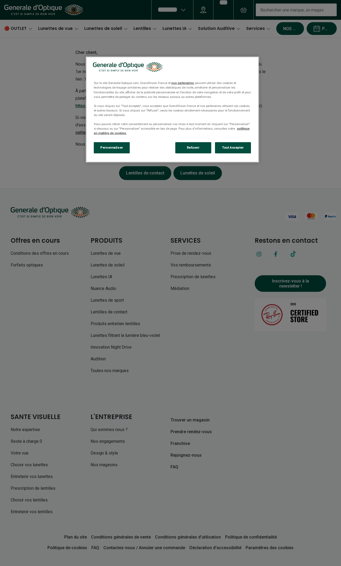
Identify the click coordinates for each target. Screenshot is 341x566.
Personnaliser (111, 147)
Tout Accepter (232, 147)
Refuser (193, 147)
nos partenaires (182, 83)
